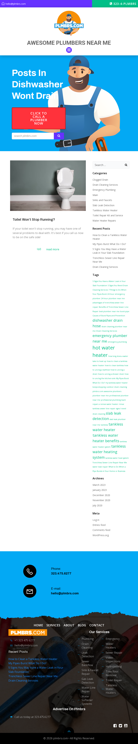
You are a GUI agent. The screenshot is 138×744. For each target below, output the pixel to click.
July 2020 (97, 505)
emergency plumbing (117, 342)
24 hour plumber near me (113, 298)
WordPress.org (101, 535)
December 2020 (101, 495)
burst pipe (124, 311)
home (38, 625)
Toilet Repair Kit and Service (108, 215)
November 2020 (101, 500)
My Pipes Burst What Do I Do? (109, 244)
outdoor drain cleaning (116, 387)
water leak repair (100, 467)
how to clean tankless (114, 365)
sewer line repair (107, 408)
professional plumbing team (113, 400)
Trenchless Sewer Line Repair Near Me (110, 462)
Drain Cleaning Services (105, 184)
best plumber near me (109, 311)
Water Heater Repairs (104, 220)
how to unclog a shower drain (111, 374)
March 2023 (99, 484)
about (69, 625)
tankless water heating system (109, 452)
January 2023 (100, 490)
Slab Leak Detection (103, 205)
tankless (104, 425)
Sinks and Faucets (102, 200)
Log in (96, 519)
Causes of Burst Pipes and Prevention (109, 315)
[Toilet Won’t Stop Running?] (48, 185)
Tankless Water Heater (105, 210)
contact (96, 625)
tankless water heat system (117, 458)
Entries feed (99, 525)
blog (82, 625)
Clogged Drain (100, 179)
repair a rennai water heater (105, 404)
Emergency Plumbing (104, 189)
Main (95, 195)
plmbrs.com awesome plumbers (107, 391)
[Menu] (69, 50)
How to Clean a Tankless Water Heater (32, 659)
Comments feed (101, 530)
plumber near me (101, 395)
